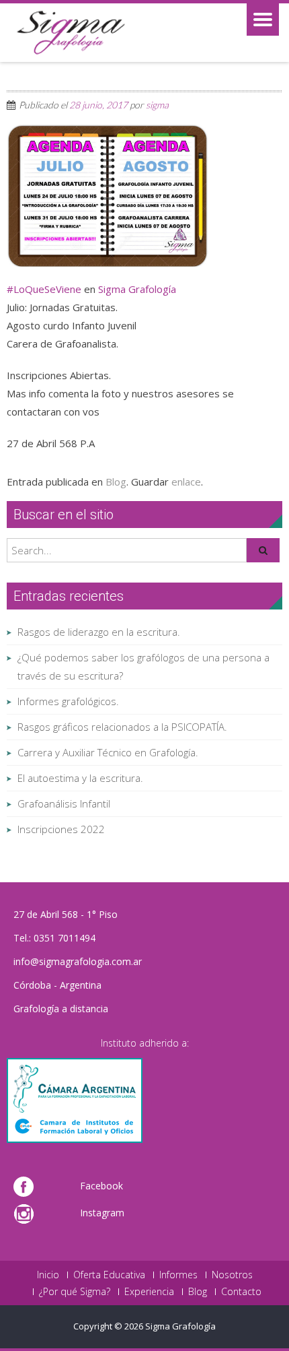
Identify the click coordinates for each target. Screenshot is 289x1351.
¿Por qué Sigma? (74, 1291)
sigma (157, 104)
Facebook (101, 1185)
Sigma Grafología (137, 289)
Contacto (241, 1291)
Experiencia (149, 1291)
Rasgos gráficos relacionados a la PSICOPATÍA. (122, 726)
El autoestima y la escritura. (80, 778)
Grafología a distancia (60, 1008)
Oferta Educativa (109, 1275)
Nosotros (232, 1275)
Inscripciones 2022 (61, 829)
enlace (186, 481)
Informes (178, 1275)
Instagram (102, 1212)
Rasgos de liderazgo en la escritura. (98, 631)
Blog (116, 481)
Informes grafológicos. (68, 701)
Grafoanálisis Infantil (63, 803)
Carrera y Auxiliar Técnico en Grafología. (107, 752)
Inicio (48, 1275)
